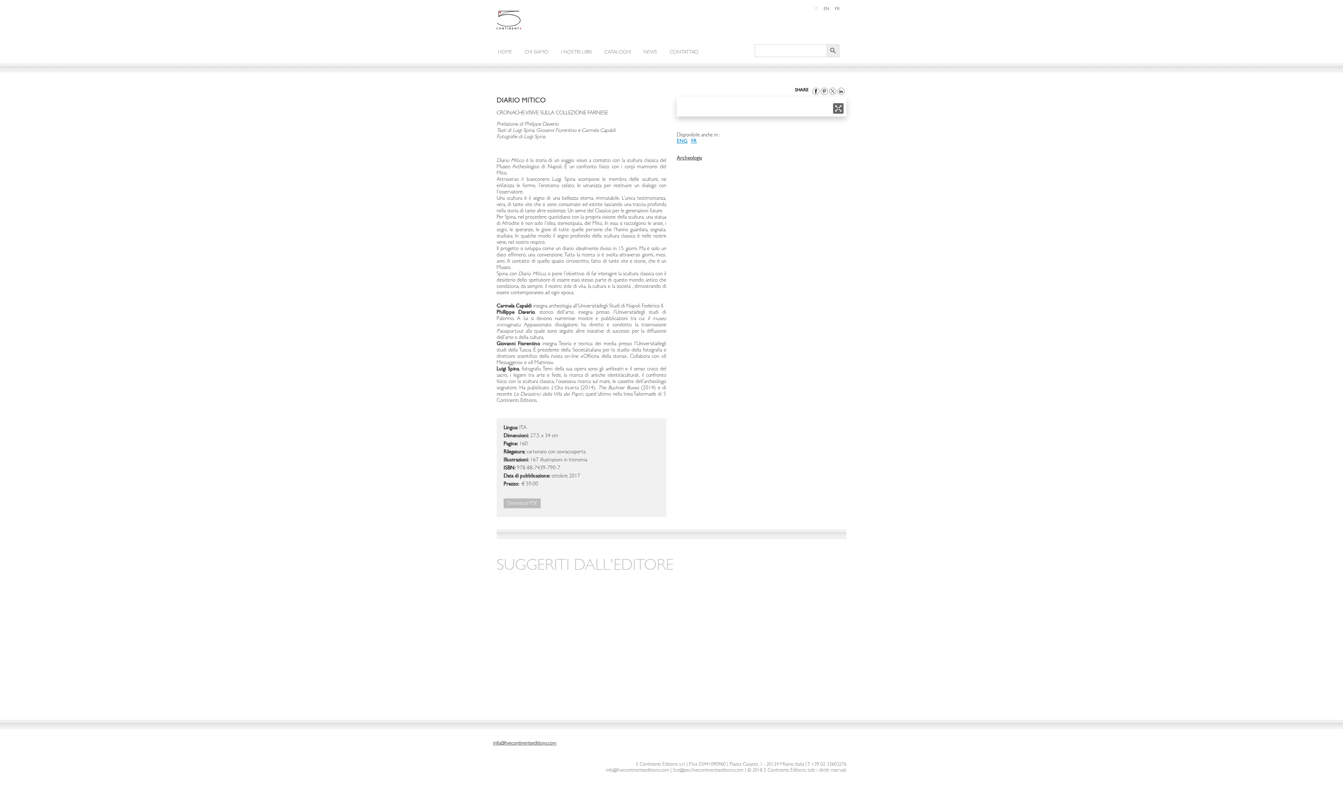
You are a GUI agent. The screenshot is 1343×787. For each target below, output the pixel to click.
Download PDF (522, 503)
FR (694, 141)
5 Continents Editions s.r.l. (660, 764)
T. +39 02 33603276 (826, 764)
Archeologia (689, 158)
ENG (682, 141)
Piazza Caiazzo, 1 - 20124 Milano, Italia (767, 764)
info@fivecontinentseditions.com (637, 770)
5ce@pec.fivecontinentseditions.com (708, 770)
